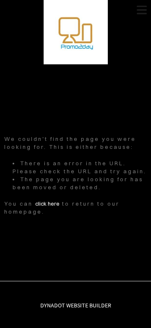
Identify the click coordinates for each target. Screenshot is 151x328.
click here (47, 203)
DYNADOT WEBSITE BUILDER (75, 305)
